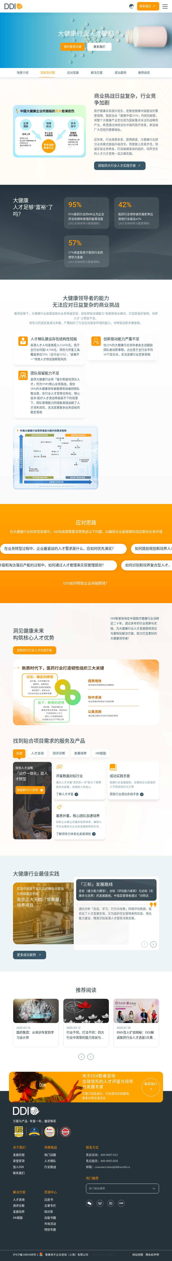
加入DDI (18, 1167)
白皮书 (48, 1199)
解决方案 (19, 1192)
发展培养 (19, 1211)
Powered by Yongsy (103, 1254)
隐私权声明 (152, 1254)
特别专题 (50, 1229)
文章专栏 (50, 1205)
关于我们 (19, 1147)
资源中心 (50, 1192)
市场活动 (50, 1223)
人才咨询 (19, 1199)
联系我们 (99, 46)
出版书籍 (50, 1217)
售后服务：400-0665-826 (102, 1161)
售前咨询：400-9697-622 (102, 1155)
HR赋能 (18, 1217)
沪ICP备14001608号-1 (25, 1254)
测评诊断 (19, 1205)
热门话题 (50, 1155)
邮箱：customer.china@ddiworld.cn (108, 1167)
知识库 (48, 1211)
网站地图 (137, 1254)
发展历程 (19, 1155)
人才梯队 (50, 1161)
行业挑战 (50, 1167)
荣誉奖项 (19, 1161)
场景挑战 (50, 1147)
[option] (80, 801)
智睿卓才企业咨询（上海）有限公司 (66, 1254)
